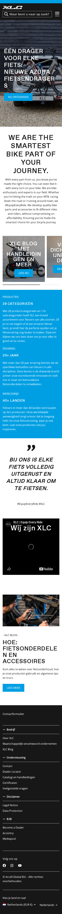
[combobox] (27, 14)
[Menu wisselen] (57, 14)
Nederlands (47, 905)
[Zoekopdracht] (6, 14)
